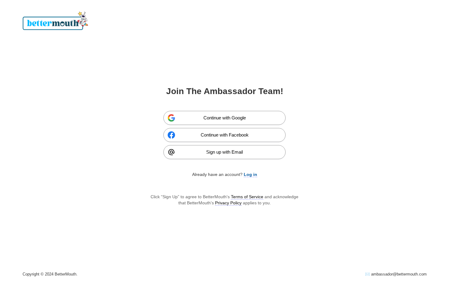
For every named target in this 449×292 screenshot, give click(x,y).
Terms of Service (247, 196)
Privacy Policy (228, 202)
